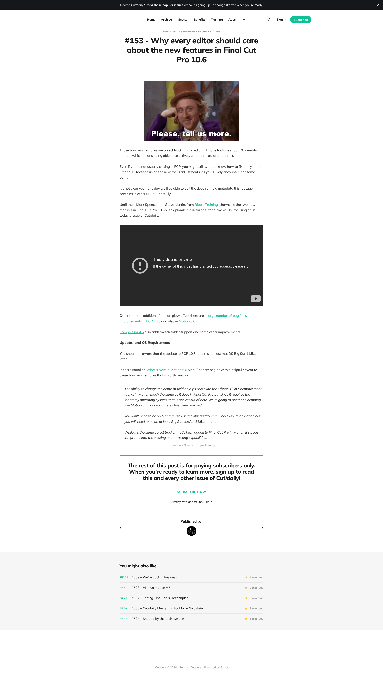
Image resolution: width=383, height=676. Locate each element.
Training (217, 19)
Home (151, 19)
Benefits (200, 19)
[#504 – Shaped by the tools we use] (191, 619)
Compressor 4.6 (132, 332)
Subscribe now (191, 492)
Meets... (182, 19)
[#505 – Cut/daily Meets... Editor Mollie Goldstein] (191, 608)
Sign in (281, 19)
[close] (378, 5)
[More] (243, 20)
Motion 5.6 (187, 321)
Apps (232, 19)
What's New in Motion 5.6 (166, 370)
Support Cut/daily (190, 667)
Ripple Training (206, 204)
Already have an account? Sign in (191, 502)
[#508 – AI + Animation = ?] (191, 588)
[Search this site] (269, 20)
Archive (166, 19)
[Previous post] (123, 528)
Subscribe (301, 20)
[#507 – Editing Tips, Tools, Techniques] (191, 598)
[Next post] (260, 528)
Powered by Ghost (216, 667)
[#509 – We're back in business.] (191, 577)
